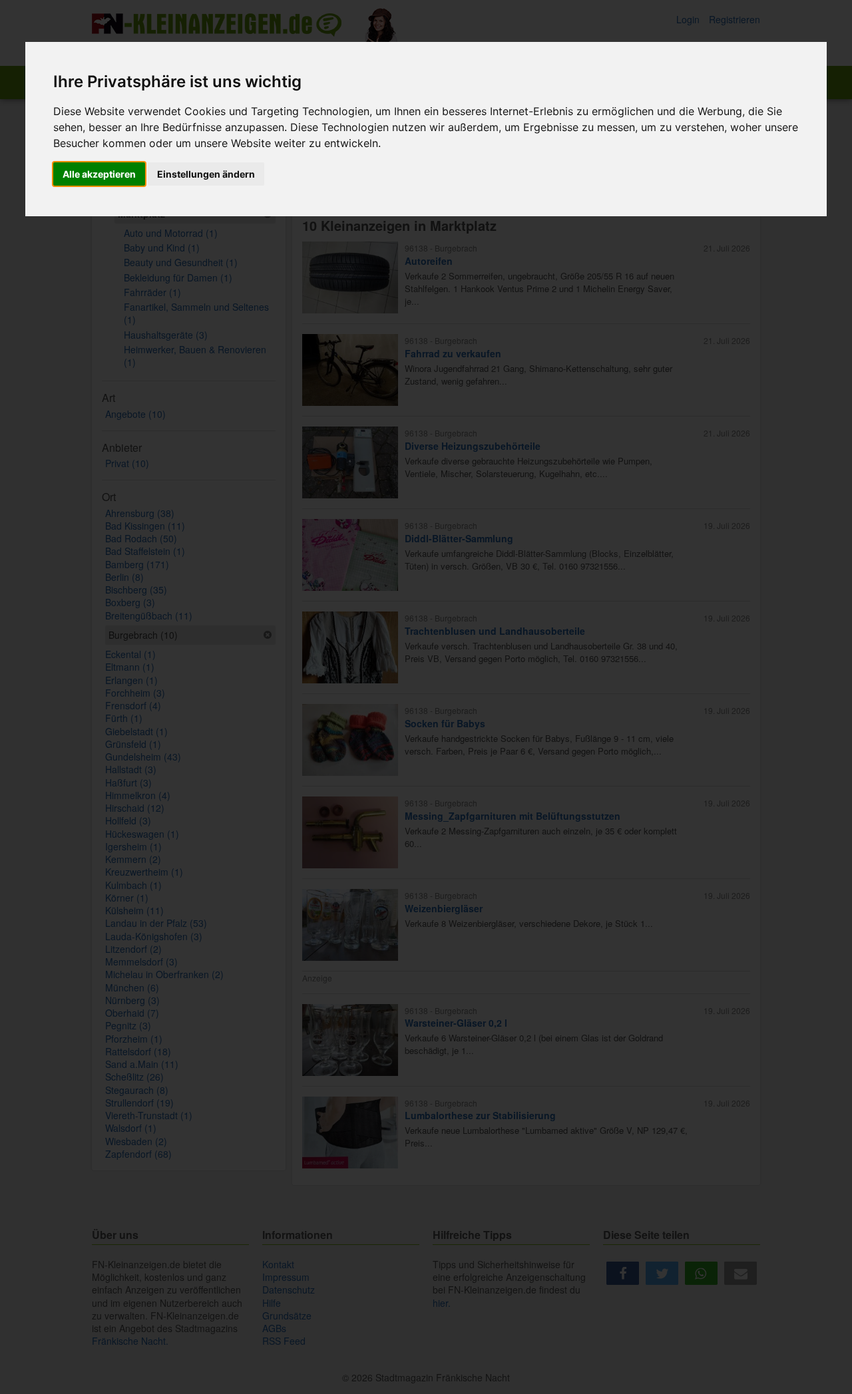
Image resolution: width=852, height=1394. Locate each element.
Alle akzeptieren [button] (99, 174)
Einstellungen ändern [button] (206, 174)
